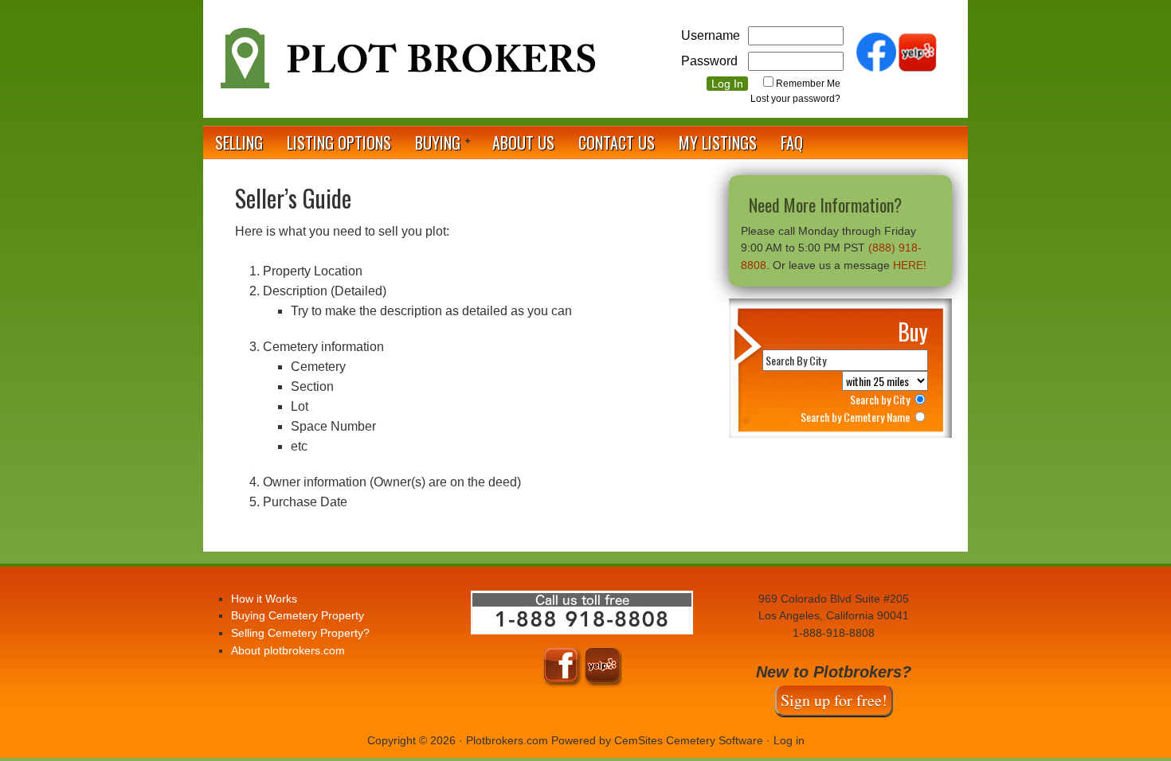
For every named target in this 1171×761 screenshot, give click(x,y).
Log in (789, 740)
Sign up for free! (834, 700)
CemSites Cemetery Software (688, 740)
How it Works (264, 598)
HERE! (909, 265)
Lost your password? (795, 98)
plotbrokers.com (406, 64)
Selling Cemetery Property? (300, 632)
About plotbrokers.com (288, 650)
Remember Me (808, 83)
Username (710, 35)
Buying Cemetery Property (297, 615)
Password (709, 61)
